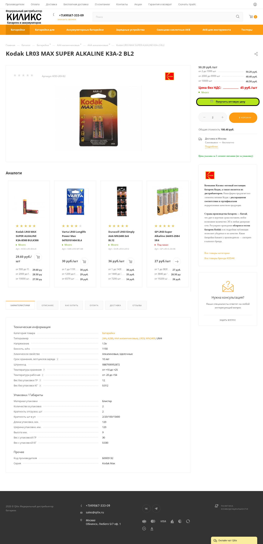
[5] (32, 76)
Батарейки (108, 333)
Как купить (71, 305)
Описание (48, 305)
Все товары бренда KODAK (219, 258)
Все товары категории (217, 253)
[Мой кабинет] (255, 5)
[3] (24, 76)
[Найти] (238, 16)
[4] (28, 76)
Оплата (94, 305)
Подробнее (211, 146)
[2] (19, 76)
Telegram (156, 509)
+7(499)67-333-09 (71, 15)
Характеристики (20, 305)
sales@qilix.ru (95, 512)
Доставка (115, 305)
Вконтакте (146, 509)
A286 (110, 338)
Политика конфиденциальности (234, 507)
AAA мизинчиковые (126, 338)
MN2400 (150, 338)
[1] (15, 76)
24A (104, 338)
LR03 (142, 338)
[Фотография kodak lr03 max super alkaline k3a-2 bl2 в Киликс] (98, 118)
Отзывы (137, 305)
